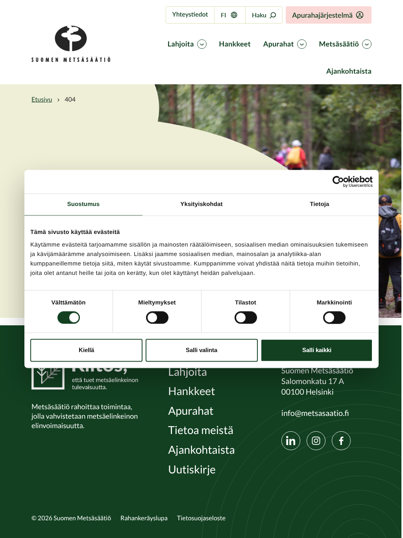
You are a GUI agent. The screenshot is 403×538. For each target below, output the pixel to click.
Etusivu (41, 99)
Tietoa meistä (200, 430)
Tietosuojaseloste (201, 517)
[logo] (70, 60)
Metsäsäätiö (339, 44)
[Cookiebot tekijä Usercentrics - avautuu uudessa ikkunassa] (338, 181)
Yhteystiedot (190, 14)
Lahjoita (181, 44)
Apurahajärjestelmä (322, 15)
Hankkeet (235, 44)
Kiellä (86, 350)
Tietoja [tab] (319, 204)
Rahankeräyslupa (144, 517)
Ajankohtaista (349, 71)
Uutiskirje (192, 470)
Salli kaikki (316, 350)
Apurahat (278, 44)
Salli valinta (201, 350)
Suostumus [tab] (83, 204)
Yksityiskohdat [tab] (201, 204)
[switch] (157, 317)
